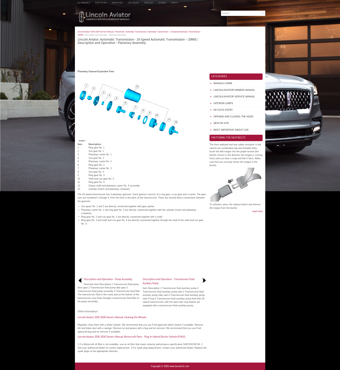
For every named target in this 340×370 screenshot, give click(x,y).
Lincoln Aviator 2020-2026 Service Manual (96, 32)
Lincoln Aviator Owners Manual (234, 90)
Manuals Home (223, 83)
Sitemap (162, 2)
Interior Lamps (223, 103)
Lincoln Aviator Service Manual (234, 96)
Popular (148, 2)
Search (174, 2)
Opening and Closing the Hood (233, 116)
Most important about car (231, 130)
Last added (133, 2)
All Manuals (84, 2)
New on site (221, 123)
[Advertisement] (142, 57)
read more (257, 211)
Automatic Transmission (136, 32)
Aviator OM (100, 2)
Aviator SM (117, 2)
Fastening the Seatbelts (228, 138)
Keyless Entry (223, 110)
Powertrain (119, 32)
